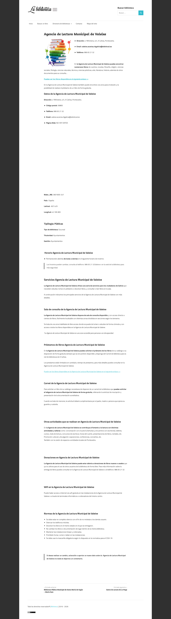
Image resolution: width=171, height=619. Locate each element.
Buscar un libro (42, 23)
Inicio (31, 23)
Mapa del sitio (92, 23)
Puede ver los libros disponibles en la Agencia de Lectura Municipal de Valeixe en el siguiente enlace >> (82, 371)
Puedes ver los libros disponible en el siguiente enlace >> (66, 79)
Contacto (79, 23)
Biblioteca (54, 606)
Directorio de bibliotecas (61, 23)
